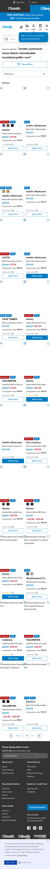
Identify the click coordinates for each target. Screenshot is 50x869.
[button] (25, 862)
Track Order (31, 767)
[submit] (42, 755)
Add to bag (40, 276)
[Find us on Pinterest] (40, 828)
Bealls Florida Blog (9, 820)
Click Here (22, 18)
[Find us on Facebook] (28, 828)
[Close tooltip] (46, 34)
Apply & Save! (32, 789)
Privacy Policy (22, 855)
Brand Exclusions (8, 798)
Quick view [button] (16, 149)
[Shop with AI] (21, 27)
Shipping (30, 776)
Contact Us (6, 817)
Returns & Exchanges (35, 773)
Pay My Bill (31, 792)
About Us (5, 811)
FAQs (29, 770)
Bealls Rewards (8, 773)
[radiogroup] (8, 125)
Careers (5, 814)
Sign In (4, 767)
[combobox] (25, 74)
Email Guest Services (37, 807)
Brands (4, 795)
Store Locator (7, 792)
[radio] (3, 125)
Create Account (8, 770)
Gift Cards (6, 789)
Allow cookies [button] (11, 862)
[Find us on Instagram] (34, 828)
